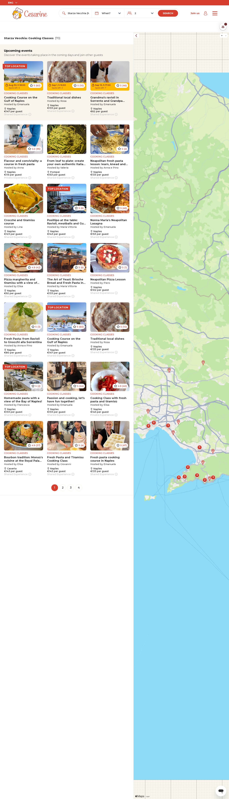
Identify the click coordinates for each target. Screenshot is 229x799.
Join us (195, 13)
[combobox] (78, 13)
